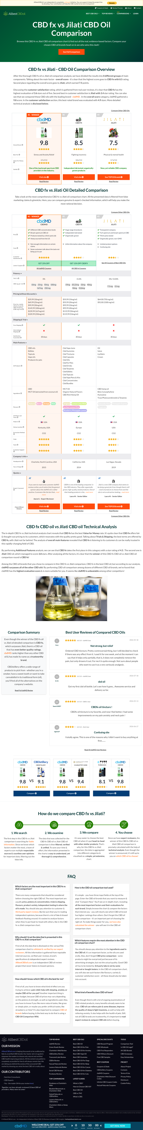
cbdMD (8, 653)
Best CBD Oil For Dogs (81, 1060)
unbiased (67, 2)
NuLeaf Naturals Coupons (106, 1085)
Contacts (124, 1070)
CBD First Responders (105, 1050)
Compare (31, 793)
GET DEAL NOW (117, 1126)
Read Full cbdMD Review (24, 690)
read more (89, 492)
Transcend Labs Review (57, 1057)
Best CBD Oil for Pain (81, 1047)
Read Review (44, 181)
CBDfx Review (54, 1060)
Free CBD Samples (103, 1057)
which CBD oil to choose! (127, 856)
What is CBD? (78, 1083)
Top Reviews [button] (107, 14)
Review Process (118, 8)
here (31, 1083)
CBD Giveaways (126, 1054)
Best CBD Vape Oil (80, 1054)
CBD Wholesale (102, 1047)
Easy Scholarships (127, 1057)
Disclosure (124, 1080)
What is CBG (77, 1097)
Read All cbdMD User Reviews (95, 750)
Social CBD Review (56, 1070)
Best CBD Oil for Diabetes (82, 1070)
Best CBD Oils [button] (92, 14)
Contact (138, 8)
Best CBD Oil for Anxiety (82, 1050)
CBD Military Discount (105, 1054)
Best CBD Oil (78, 1044)
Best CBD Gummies (80, 1057)
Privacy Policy (126, 1077)
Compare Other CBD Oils (120, 111)
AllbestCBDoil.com (23, 962)
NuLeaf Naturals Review (58, 1064)
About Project (126, 1067)
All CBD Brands (126, 1050)
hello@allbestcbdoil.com (73, 1119)
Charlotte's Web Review (58, 1050)
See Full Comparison (71, 52)
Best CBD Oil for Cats (81, 1074)
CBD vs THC (77, 1093)
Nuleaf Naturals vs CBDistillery (55, 1095)
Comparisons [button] (123, 13)
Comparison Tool (127, 1044)
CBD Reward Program (105, 1044)
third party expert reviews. (27, 912)
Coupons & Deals (102, 8)
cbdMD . (77, 96)
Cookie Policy (126, 1083)
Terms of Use (125, 1073)
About (129, 8)
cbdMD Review (54, 1044)
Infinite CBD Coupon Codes (107, 1082)
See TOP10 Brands (113, 177)
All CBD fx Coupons (79, 268)
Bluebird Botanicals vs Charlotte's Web (57, 1090)
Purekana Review (55, 1074)
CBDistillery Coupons (105, 1070)
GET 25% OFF (44, 263)
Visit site (43, 177)
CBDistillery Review (56, 1054)
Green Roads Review (56, 1047)
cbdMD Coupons (103, 1073)
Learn (135, 14)
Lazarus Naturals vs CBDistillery (56, 1100)
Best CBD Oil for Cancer (81, 1067)
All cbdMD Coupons (44, 268)
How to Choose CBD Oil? (82, 1087)
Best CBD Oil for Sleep (81, 1064)
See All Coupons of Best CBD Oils (114, 263)
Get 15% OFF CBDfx (79, 263)
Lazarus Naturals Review (58, 1067)
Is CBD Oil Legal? (127, 1047)
